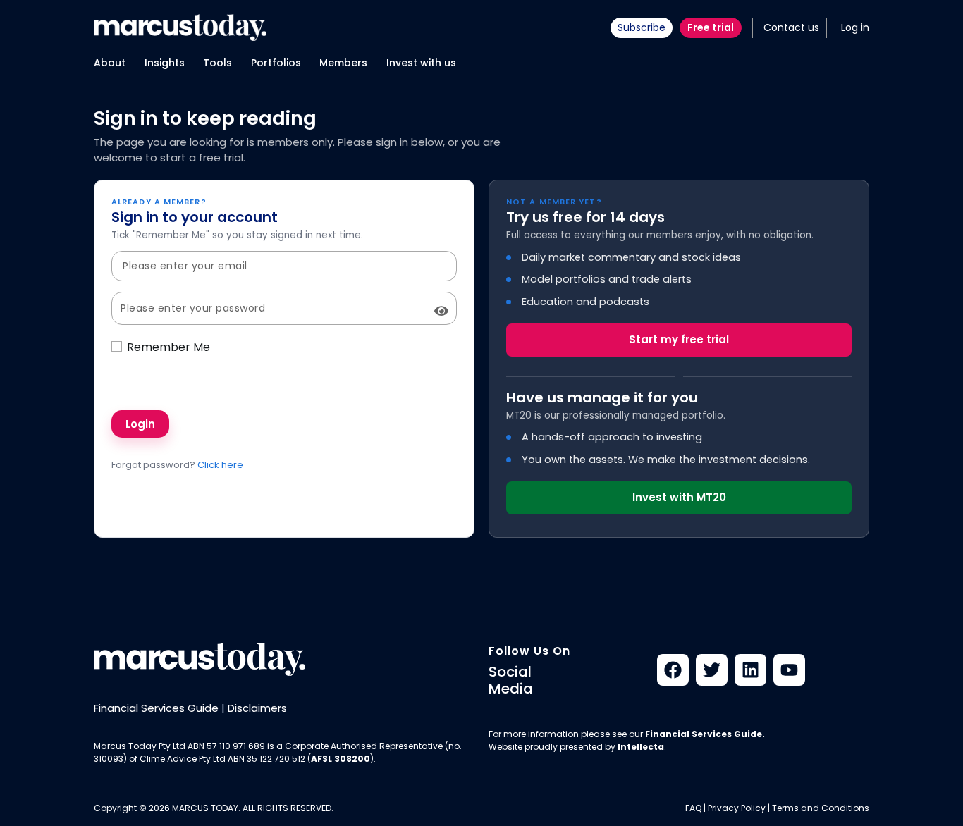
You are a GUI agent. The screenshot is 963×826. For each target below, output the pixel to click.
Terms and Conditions (820, 808)
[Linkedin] (750, 670)
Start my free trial (679, 339)
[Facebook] (673, 670)
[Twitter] (712, 670)
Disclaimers (257, 708)
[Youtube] (789, 670)
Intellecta (641, 747)
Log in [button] (855, 27)
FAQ (693, 808)
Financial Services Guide (156, 708)
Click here (220, 464)
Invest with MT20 (679, 497)
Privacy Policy (737, 808)
